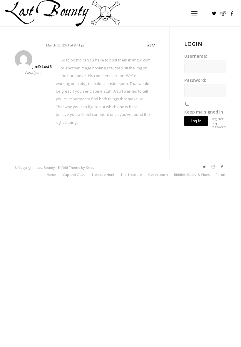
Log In (196, 121)
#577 (151, 45)
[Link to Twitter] (214, 13)
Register (217, 118)
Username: (195, 56)
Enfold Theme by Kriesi (76, 167)
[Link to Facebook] (231, 13)
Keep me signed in (203, 112)
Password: (195, 80)
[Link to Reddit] (223, 13)
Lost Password (218, 125)
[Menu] (194, 13)
